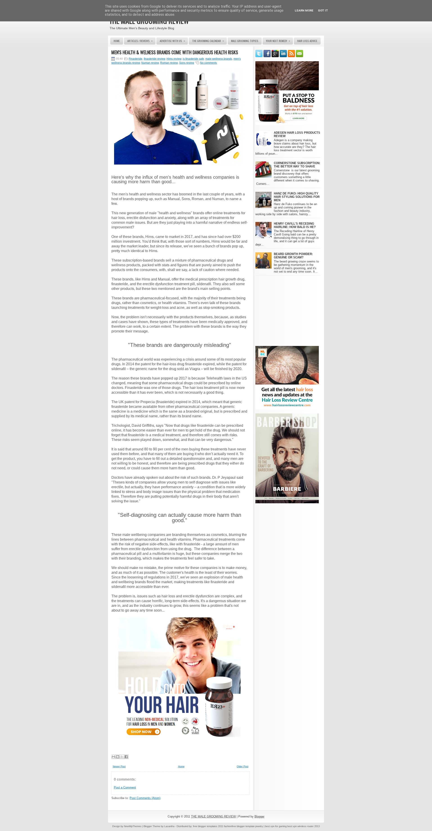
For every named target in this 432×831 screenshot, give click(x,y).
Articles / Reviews (140, 41)
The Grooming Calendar (208, 41)
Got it (323, 10)
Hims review (173, 58)
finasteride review (154, 58)
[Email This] (113, 756)
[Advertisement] (293, 310)
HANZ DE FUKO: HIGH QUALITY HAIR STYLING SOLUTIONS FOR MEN (297, 197)
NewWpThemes (133, 826)
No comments (208, 62)
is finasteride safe (193, 58)
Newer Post (119, 766)
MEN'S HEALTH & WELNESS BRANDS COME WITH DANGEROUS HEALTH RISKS (174, 52)
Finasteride (135, 58)
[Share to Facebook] (126, 756)
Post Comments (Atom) (145, 798)
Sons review (186, 62)
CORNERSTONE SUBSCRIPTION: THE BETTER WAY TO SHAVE (297, 164)
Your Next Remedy (278, 41)
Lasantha (169, 826)
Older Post (242, 766)
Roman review (169, 62)
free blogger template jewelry (247, 826)
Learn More (304, 10)
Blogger (259, 816)
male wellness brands (218, 58)
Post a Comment (125, 787)
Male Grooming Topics (244, 41)
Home (117, 41)
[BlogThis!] (117, 756)
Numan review (150, 62)
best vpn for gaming (276, 826)
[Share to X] (122, 756)
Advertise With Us (172, 41)
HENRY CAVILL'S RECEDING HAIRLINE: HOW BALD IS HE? (295, 225)
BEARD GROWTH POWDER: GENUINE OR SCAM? (293, 255)
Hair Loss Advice (307, 41)
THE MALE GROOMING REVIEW (213, 816)
